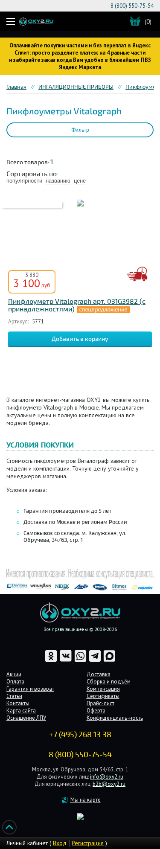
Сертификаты (103, 696)
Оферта (96, 710)
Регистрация (88, 843)
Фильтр (80, 130)
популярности (24, 180)
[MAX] (109, 660)
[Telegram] (95, 660)
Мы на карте (85, 799)
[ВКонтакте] (66, 660)
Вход (60, 843)
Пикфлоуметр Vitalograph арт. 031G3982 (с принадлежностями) (76, 305)
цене (80, 180)
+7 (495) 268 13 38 (80, 734)
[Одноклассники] (51, 660)
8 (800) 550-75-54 (132, 5)
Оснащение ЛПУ (26, 717)
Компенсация (103, 688)
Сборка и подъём (109, 681)
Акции (13, 674)
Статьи (14, 696)
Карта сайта (21, 710)
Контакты (17, 703)
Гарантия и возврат (30, 688)
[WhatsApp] (81, 660)
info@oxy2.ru (106, 776)
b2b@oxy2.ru (109, 784)
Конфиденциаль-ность (115, 717)
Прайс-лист (100, 703)
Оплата (15, 681)
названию (58, 180)
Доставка (99, 674)
